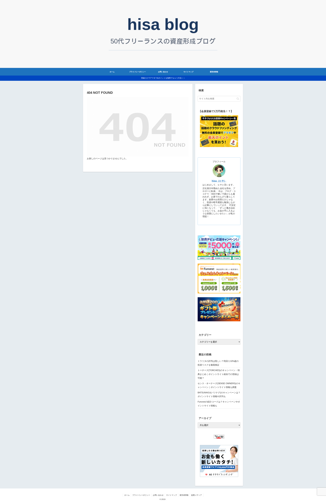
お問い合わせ (158, 495)
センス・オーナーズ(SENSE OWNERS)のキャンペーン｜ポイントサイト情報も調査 (219, 385)
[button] (238, 98)
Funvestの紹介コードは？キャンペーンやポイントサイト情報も (219, 404)
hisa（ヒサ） (219, 181)
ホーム (127, 495)
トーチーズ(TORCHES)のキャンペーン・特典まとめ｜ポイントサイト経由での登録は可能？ (219, 374)
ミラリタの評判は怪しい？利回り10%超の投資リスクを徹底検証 (218, 363)
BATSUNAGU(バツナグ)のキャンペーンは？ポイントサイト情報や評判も (219, 394)
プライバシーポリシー (141, 495)
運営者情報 (184, 495)
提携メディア (196, 495)
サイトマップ (171, 495)
